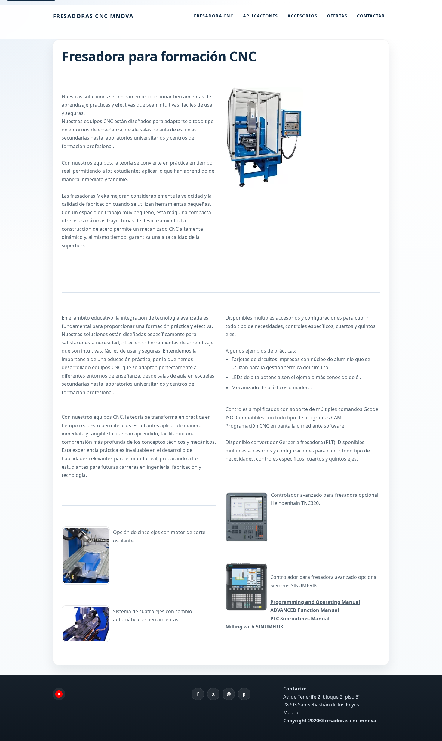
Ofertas (337, 16)
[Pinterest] (244, 694)
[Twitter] (213, 694)
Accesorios (302, 16)
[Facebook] (198, 694)
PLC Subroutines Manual (300, 618)
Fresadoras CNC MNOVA (93, 16)
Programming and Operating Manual (315, 602)
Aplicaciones (260, 16)
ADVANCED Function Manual (304, 610)
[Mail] (229, 694)
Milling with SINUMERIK (255, 626)
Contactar (371, 16)
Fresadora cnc (213, 16)
